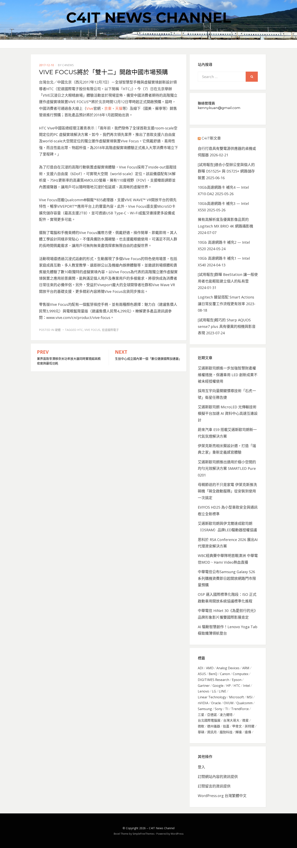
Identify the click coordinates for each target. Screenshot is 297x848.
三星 (201, 714)
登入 (201, 766)
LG (214, 691)
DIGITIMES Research (213, 680)
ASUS (202, 674)
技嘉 (226, 726)
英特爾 (249, 726)
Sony (218, 709)
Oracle (216, 703)
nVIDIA (203, 703)
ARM (245, 668)
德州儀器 (213, 726)
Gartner (204, 685)
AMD (210, 668)
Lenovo (203, 691)
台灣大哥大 (231, 720)
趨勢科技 (226, 732)
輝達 (238, 732)
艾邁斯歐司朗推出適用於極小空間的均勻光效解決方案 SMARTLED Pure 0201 (227, 468)
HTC (80, 330)
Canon (225, 674)
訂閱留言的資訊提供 (214, 786)
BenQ (213, 674)
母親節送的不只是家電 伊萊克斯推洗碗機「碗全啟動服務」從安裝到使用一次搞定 (227, 491)
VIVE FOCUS (92, 330)
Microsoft (236, 697)
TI (226, 709)
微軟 (201, 726)
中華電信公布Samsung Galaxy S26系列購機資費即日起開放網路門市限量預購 (227, 578)
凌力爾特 (226, 714)
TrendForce (240, 709)
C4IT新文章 (211, 138)
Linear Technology (212, 697)
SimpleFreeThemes (143, 833)
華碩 (201, 732)
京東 (108, 108)
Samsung (205, 709)
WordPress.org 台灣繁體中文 (222, 795)
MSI (250, 697)
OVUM (229, 703)
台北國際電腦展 (209, 720)
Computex (240, 674)
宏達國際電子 (110, 330)
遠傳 (248, 732)
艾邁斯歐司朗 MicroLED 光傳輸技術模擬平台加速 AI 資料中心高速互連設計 (228, 413)
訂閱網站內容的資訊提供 (218, 776)
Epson (236, 680)
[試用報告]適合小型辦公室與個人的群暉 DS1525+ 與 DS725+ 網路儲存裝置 (226, 171)
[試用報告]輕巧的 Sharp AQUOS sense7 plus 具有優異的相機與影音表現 (227, 327)
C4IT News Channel (148, 17)
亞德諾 (212, 714)
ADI (200, 668)
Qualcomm (244, 703)
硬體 (58, 330)
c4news (68, 65)
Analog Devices (227, 668)
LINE (222, 691)
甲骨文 (237, 726)
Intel (246, 685)
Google (218, 685)
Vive (89, 108)
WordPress (177, 833)
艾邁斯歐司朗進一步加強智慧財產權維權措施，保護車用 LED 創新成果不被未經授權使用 (227, 375)
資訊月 (212, 732)
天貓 (118, 108)
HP (228, 685)
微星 (245, 720)
